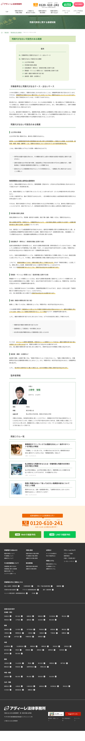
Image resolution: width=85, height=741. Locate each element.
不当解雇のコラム (50, 566)
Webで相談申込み (50, 556)
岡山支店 (29, 676)
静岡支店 (44, 646)
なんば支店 (18, 663)
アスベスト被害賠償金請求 (29, 589)
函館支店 (29, 616)
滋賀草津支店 (30, 667)
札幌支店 (6, 616)
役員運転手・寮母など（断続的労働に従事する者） (40, 68)
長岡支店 (39, 650)
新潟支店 (28, 650)
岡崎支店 (32, 646)
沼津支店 (66, 646)
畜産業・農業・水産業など (33, 76)
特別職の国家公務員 (31, 65)
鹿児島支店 (18, 690)
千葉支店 (52, 633)
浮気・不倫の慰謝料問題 (43, 586)
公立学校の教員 (29, 62)
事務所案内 (67, 556)
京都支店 (51, 663)
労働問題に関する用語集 (10, 569)
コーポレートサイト (69, 561)
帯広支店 (64, 616)
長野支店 (50, 650)
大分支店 (6, 690)
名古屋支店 (7, 646)
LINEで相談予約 (67, 4)
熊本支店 (65, 686)
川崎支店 (6, 633)
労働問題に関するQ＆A (10, 566)
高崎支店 (40, 636)
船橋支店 (64, 633)
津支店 (17, 650)
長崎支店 (41, 686)
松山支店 (51, 676)
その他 (33, 593)
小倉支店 (17, 686)
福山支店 (17, 676)
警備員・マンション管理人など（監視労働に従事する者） (42, 71)
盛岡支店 (29, 620)
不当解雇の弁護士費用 (32, 556)
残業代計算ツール (8, 571)
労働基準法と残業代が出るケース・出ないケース (36, 55)
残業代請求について (9, 553)
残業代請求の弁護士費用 (32, 553)
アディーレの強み (68, 553)
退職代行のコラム (50, 569)
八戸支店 (17, 620)
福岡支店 (6, 686)
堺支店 (29, 663)
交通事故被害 (27, 586)
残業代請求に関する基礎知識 (16, 32)
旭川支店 (17, 616)
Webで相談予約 (25, 534)
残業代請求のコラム (51, 564)
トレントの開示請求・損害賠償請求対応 (14, 593)
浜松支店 (55, 646)
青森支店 (6, 620)
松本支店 (61, 650)
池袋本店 (6, 629)
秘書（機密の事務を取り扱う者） (35, 73)
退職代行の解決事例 (31, 569)
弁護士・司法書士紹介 (69, 558)
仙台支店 (40, 620)
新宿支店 (52, 629)
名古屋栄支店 (20, 646)
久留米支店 (30, 686)
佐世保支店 (53, 686)
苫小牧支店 (52, 616)
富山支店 (17, 653)
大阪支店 (6, 663)
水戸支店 (16, 636)
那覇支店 (30, 690)
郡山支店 (51, 620)
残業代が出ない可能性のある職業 (31, 59)
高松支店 (40, 676)
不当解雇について (8, 556)
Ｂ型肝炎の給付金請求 (10, 589)
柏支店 (6, 636)
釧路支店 (40, 616)
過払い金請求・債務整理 (10, 586)
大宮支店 (30, 633)
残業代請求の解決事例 (32, 566)
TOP (2, 32)
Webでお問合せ (78, 4)
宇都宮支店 (28, 636)
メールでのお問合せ (51, 553)
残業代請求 (7, 32)
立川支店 (17, 629)
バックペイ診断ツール (10, 573)
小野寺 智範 (34, 389)
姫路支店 (6, 667)
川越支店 (41, 633)
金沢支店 (6, 653)
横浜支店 (64, 629)
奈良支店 (17, 667)
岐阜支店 (6, 650)
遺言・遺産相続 (47, 589)
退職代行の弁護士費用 (32, 558)
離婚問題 (59, 586)
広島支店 (6, 676)
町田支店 (41, 629)
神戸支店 (63, 663)
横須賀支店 (18, 633)
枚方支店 (40, 663)
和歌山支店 (43, 667)
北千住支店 (30, 629)
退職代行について (8, 558)
